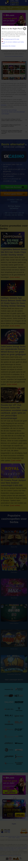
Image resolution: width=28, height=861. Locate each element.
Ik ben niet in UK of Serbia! (8, 46)
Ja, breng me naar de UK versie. (11, 39)
